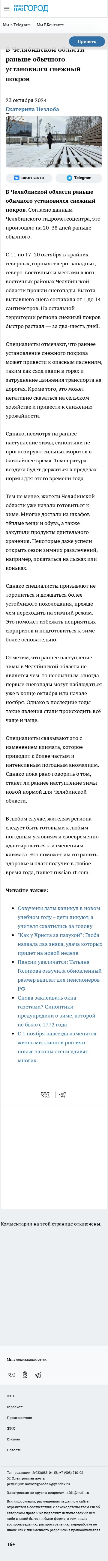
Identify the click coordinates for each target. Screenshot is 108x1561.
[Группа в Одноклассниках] (24, 1375)
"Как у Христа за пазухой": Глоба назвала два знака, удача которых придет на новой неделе (60, 944)
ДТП (10, 1396)
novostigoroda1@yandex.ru (47, 1484)
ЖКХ (11, 1428)
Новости (14, 1450)
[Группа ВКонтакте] (29, 178)
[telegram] (64, 1095)
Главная (13, 1439)
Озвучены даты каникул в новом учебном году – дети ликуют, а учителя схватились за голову (59, 917)
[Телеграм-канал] (79, 178)
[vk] (45, 1095)
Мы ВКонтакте (50, 24)
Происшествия (19, 1417)
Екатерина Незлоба (32, 109)
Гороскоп (14, 1407)
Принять (87, 41)
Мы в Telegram (17, 24)
